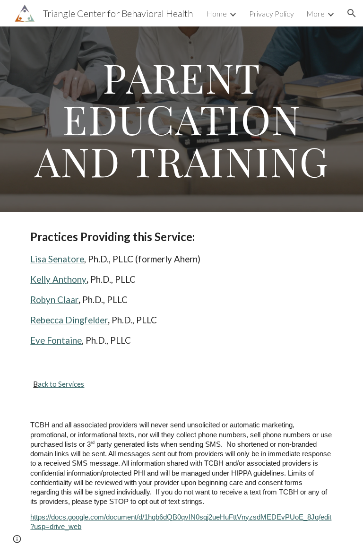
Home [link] (216, 13)
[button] (351, 13)
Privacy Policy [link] (271, 13)
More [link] (315, 13)
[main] (181, 119)
